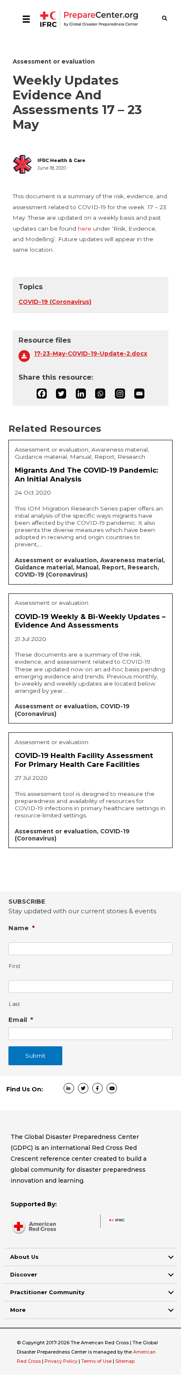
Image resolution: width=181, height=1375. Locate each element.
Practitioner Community (47, 1292)
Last (15, 1004)
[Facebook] (42, 393)
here (84, 228)
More (18, 1309)
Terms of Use (96, 1361)
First (15, 966)
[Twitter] (61, 393)
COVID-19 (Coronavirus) (55, 301)
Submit (35, 1055)
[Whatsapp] (100, 393)
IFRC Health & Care (61, 160)
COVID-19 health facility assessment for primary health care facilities (84, 760)
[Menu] (26, 18)
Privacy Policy (62, 1361)
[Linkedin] (81, 393)
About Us (24, 1256)
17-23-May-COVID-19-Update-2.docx (90, 353)
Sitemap (125, 1361)
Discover (23, 1274)
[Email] (139, 393)
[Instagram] (120, 393)
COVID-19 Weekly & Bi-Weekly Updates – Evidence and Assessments (90, 621)
